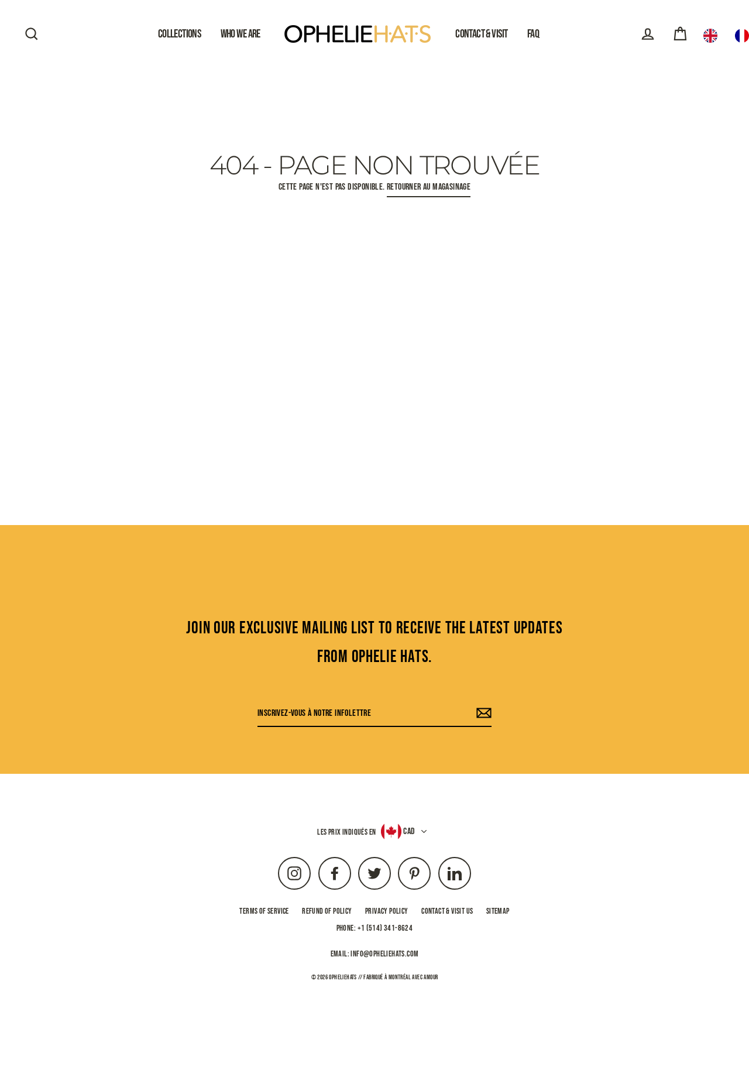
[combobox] (713, 36)
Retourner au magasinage (428, 187)
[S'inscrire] (482, 714)
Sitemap (498, 911)
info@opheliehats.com (384, 954)
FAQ (533, 34)
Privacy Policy (386, 911)
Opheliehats (342, 977)
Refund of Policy (327, 911)
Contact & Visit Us (447, 911)
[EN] (713, 36)
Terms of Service (263, 911)
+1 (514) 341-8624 (385, 928)
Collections (179, 34)
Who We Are (240, 34)
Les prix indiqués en (346, 832)
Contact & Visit (481, 34)
